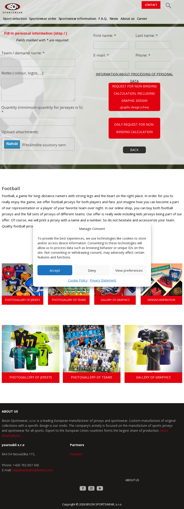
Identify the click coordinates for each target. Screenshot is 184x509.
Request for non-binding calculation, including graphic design (134, 93)
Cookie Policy (78, 280)
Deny (92, 270)
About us (127, 18)
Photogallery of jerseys (22, 300)
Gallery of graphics (115, 300)
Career (142, 18)
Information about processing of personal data (134, 75)
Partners (76, 454)
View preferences (129, 270)
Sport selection (15, 18)
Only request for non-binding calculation (134, 128)
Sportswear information (77, 18)
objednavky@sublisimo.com (32, 470)
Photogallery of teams (69, 300)
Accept (55, 270)
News (114, 18)
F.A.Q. (103, 18)
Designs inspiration (161, 300)
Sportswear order (42, 18)
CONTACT (151, 5)
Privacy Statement (103, 280)
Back (134, 150)
